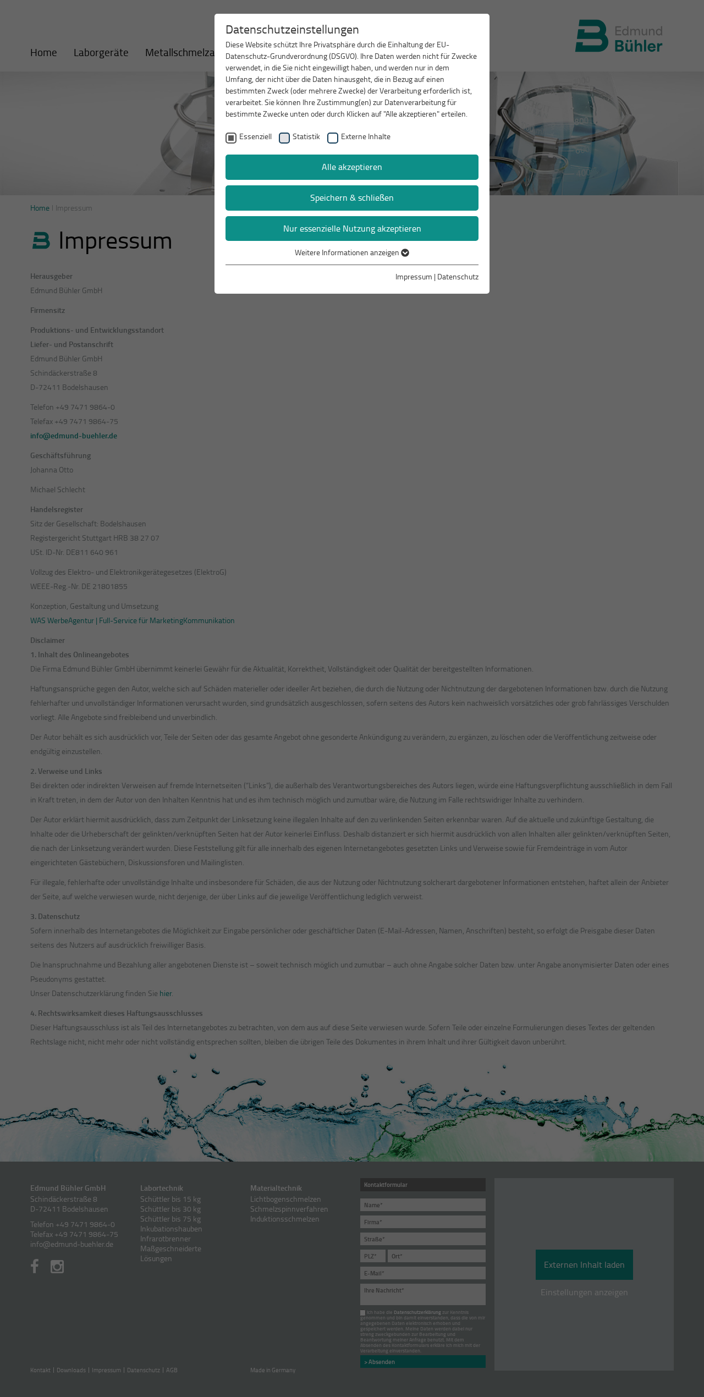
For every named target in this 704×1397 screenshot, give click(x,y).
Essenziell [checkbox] (255, 136)
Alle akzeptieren (352, 167)
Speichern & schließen (352, 197)
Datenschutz (458, 276)
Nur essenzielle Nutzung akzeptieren (352, 228)
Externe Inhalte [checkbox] (366, 136)
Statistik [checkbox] (306, 136)
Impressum (413, 276)
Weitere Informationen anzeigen (348, 252)
